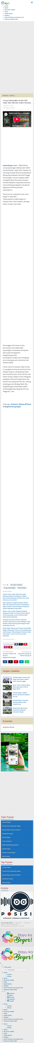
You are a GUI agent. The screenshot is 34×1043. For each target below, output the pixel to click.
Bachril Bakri (6, 856)
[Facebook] (16, 644)
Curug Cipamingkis (9, 588)
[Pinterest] (25, 644)
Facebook (11, 993)
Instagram (12, 999)
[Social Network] (4, 991)
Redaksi (3, 924)
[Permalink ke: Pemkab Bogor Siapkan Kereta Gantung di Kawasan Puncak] (7, 695)
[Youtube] (10, 647)
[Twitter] (21, 644)
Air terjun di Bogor (16, 585)
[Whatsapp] (27, 661)
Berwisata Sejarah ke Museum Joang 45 (24, 653)
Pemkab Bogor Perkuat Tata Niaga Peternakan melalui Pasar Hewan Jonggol (21, 679)
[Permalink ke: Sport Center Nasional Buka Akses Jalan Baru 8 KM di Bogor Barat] (7, 687)
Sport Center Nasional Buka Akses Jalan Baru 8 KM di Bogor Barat (21, 687)
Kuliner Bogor (6, 822)
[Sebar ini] (5, 661)
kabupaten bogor (7, 833)
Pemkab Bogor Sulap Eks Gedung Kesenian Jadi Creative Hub (20, 702)
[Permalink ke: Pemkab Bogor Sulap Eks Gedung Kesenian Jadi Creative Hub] (7, 702)
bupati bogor (6, 849)
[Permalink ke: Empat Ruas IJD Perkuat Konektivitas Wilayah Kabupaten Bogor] (7, 710)
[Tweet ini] (10, 661)
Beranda (21, 926)
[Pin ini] (16, 661)
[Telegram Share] (21, 661)
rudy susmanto (7, 841)
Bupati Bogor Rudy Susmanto (11, 830)
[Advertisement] (17, 40)
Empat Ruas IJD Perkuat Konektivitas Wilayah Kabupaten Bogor (20, 710)
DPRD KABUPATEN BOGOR (10, 845)
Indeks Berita (18, 923)
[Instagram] (6, 647)
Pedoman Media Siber (13, 924)
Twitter (11, 995)
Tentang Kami (27, 923)
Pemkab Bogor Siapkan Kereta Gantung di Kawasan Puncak (21, 694)
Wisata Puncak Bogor (8, 852)
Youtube (11, 1001)
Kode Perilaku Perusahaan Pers (9, 926)
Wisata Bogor (22, 588)
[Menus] (32, 2)
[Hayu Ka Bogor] (5, 3)
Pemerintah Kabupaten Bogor (11, 826)
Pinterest (11, 997)
